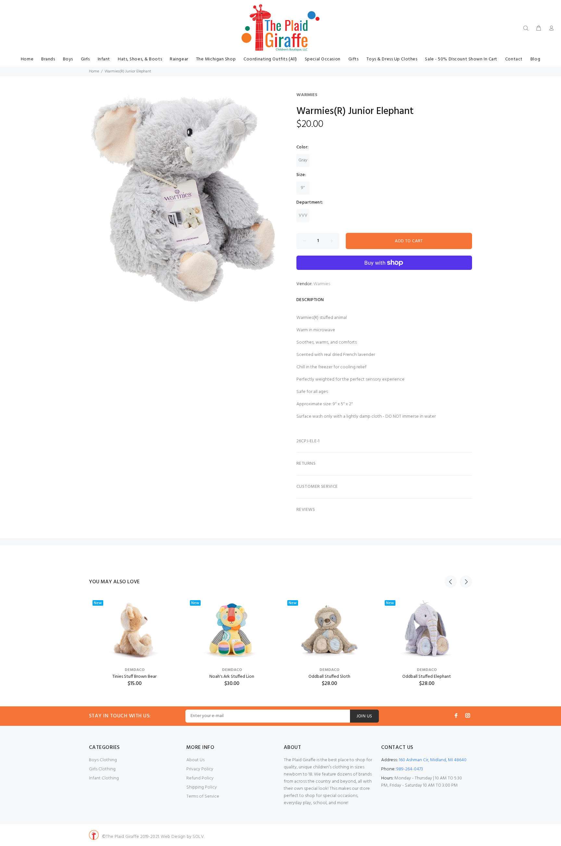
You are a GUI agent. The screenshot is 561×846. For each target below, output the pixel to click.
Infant (104, 59)
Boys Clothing (103, 760)
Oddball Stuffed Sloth (329, 676)
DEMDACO (134, 670)
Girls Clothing (102, 769)
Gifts (353, 59)
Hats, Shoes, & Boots (140, 59)
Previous (450, 581)
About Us (195, 760)
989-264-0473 (409, 769)
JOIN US (364, 716)
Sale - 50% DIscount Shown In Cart (461, 59)
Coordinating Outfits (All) (270, 59)
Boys (68, 59)
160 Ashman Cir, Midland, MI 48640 (433, 760)
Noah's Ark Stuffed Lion (231, 676)
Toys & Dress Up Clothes (392, 59)
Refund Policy (200, 778)
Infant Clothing (104, 778)
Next (466, 581)
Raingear (179, 59)
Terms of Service (202, 796)
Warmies (307, 95)
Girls (85, 59)
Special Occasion (323, 59)
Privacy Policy (199, 769)
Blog (535, 59)
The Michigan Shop (216, 59)
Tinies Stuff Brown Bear (134, 676)
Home (27, 59)
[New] (134, 629)
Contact (514, 59)
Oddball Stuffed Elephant (426, 676)
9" (303, 188)
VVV (303, 215)
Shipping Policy (201, 787)
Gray (302, 160)
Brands (48, 59)
